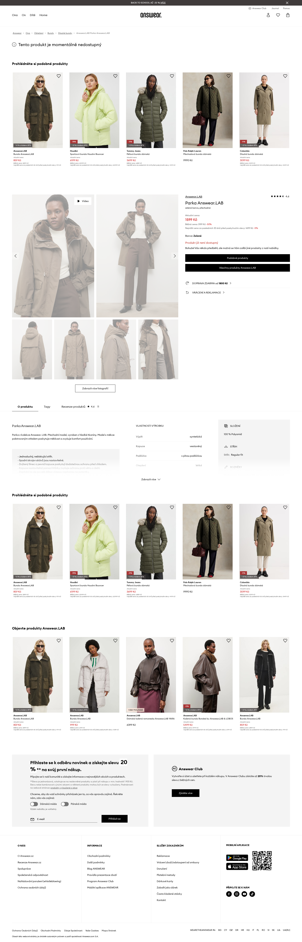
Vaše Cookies (92, 930)
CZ (231, 930)
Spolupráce (24, 868)
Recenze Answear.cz (29, 862)
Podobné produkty (237, 258)
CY (225, 930)
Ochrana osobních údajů (32, 887)
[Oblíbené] (278, 15)
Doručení (162, 868)
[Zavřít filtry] (287, 3)
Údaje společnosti (73, 930)
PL (258, 930)
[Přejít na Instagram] (236, 894)
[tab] (80, 406)
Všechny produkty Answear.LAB (237, 267)
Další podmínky (96, 862)
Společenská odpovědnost (33, 875)
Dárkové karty (165, 881)
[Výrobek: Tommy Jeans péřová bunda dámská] (151, 110)
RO (263, 930)
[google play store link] (237, 858)
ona (15, 15)
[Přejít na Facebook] (229, 894)
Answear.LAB (193, 196)
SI (268, 930)
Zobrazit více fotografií (95, 388)
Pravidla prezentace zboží (102, 875)
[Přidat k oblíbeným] (58, 76)
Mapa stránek (109, 930)
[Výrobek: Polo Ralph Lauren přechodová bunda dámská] (208, 110)
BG (219, 930)
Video (85, 201)
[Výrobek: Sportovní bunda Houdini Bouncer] (94, 110)
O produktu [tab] (25, 406)
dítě (32, 15)
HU (248, 930)
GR (236, 930)
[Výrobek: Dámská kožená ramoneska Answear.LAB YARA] (151, 675)
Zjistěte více (185, 793)
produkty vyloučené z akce (64, 787)
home (43, 15)
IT (253, 930)
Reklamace (163, 856)
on (24, 15)
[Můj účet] (268, 15)
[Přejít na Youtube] (244, 894)
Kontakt (161, 900)
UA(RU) (286, 930)
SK (273, 930)
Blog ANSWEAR (96, 868)
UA (278, 930)
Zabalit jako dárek (167, 887)
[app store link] (237, 866)
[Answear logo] (151, 15)
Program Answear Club (100, 881)
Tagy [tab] (47, 406)
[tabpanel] (151, 447)
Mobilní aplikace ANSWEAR (102, 887)
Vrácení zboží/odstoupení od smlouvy (178, 862)
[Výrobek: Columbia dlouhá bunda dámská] (264, 110)
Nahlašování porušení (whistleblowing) (39, 881)
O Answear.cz (26, 856)
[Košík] (288, 15)
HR (242, 930)
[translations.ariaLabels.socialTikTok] (252, 894)
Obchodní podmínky (98, 856)
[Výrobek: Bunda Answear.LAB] (38, 110)
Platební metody (166, 875)
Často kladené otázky (169, 893)
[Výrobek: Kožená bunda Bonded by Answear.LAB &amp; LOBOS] (208, 675)
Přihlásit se (115, 818)
